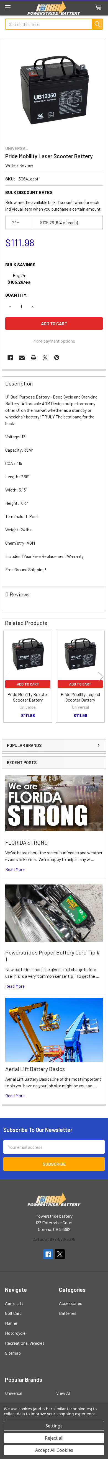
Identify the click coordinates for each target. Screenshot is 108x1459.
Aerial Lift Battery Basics (35, 1068)
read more (15, 869)
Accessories (70, 1303)
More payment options (54, 340)
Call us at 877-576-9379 (54, 1239)
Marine (11, 1323)
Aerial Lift (14, 1303)
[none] (54, 90)
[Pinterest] (57, 358)
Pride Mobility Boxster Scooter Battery (27, 697)
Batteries (67, 1313)
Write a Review (19, 165)
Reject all (54, 1438)
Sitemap (13, 1352)
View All (63, 1393)
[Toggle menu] (7, 7)
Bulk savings (20, 264)
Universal (13, 1393)
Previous (7, 676)
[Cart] (99, 7)
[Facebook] (10, 358)
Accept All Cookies (54, 1450)
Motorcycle (15, 1333)
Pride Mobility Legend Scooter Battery (80, 697)
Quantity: (16, 295)
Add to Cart (28, 684)
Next (100, 676)
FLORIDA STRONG (26, 842)
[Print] (33, 358)
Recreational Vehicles (25, 1343)
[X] (45, 358)
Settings (54, 1426)
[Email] (22, 358)
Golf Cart (13, 1313)
